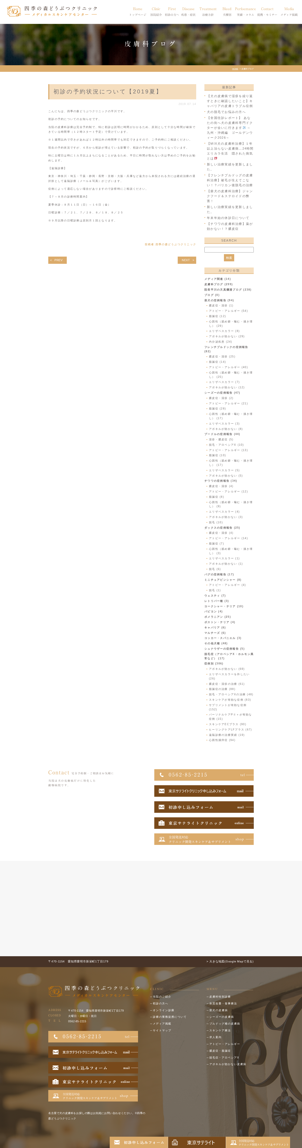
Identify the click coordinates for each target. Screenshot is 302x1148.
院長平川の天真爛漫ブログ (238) (228, 289)
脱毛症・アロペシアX (224, 1057)
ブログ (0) (212, 295)
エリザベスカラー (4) (224, 511)
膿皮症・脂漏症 (220, 1050)
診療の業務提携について (170, 1016)
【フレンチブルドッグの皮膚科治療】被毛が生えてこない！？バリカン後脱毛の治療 (230, 180)
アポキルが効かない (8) (226, 428)
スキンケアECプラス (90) (227, 724)
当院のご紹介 (162, 996)
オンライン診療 (163, 1010)
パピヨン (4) (213, 611)
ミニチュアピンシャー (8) (223, 579)
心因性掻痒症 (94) (222, 740)
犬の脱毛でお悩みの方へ (226, 112)
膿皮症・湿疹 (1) (221, 305)
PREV (58, 260)
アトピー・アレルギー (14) (228, 538)
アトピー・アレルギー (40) (228, 367)
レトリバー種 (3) (216, 600)
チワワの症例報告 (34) (220, 480)
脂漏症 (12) (217, 316)
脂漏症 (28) (217, 408)
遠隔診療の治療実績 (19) (227, 734)
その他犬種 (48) (216, 643)
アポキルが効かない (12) (227, 387)
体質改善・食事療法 (223, 1003)
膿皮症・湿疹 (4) (221, 486)
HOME (235, 69)
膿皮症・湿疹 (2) (221, 398)
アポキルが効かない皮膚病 (227, 1064)
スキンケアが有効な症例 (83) (230, 699)
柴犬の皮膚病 (218, 1010)
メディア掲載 (162, 1023)
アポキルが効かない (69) (227, 668)
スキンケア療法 (220, 1030)
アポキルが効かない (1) (226, 563)
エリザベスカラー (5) (224, 470)
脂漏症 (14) (217, 361)
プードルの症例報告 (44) (222, 434)
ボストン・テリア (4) (219, 622)
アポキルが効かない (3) (226, 517)
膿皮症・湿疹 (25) (222, 356)
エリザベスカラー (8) (224, 331)
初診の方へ (160, 1003)
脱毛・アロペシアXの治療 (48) (231, 694)
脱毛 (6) (215, 569)
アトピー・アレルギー (224, 1044)
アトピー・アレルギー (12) (228, 491)
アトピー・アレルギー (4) (227, 584)
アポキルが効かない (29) (227, 336)
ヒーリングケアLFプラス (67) (230, 729)
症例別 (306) (213, 663)
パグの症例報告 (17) (219, 574)
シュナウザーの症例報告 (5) (224, 648)
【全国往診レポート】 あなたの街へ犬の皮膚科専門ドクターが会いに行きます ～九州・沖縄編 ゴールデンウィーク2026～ (230, 127)
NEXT (186, 260)
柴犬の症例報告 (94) (219, 300)
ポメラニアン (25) (217, 616)
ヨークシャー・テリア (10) (223, 606)
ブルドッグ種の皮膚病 (224, 1023)
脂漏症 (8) (216, 496)
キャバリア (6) (215, 627)
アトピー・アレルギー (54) (228, 310)
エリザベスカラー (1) (224, 558)
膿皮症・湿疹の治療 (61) (227, 683)
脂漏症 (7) (216, 543)
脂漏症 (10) (217, 455)
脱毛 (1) (215, 590)
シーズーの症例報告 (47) (222, 392)
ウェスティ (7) (215, 595)
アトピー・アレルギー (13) (228, 450)
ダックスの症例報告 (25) (222, 527)
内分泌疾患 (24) (220, 341)
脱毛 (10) (216, 522)
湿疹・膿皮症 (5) (221, 439)
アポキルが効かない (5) (226, 475)
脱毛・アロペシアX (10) (226, 444)
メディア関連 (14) (217, 278)
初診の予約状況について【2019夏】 (107, 91)
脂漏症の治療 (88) (222, 689)
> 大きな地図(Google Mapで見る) (230, 961)
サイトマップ (162, 1030)
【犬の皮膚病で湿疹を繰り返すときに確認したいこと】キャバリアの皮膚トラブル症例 (230, 101)
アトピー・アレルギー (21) (228, 403)
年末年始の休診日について (228, 218)
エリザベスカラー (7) (224, 382)
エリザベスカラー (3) (224, 423)
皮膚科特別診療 (220, 996)
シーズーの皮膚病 (221, 1016)
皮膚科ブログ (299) (218, 284)
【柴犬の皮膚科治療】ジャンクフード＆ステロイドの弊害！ (230, 196)
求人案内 (215, 1037)
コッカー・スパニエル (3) (223, 638)
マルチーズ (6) (215, 632)
